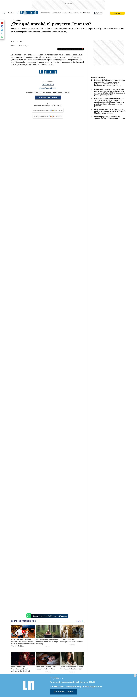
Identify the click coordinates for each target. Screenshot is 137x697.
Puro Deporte (78, 13)
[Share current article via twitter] (2, 30)
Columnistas (16, 20)
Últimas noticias (46, 13)
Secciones (11, 13)
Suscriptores (57, 13)
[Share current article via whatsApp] (2, 36)
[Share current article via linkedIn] (2, 33)
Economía (86, 13)
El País (64, 13)
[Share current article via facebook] (2, 26)
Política (70, 13)
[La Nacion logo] (29, 12)
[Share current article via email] (2, 23)
